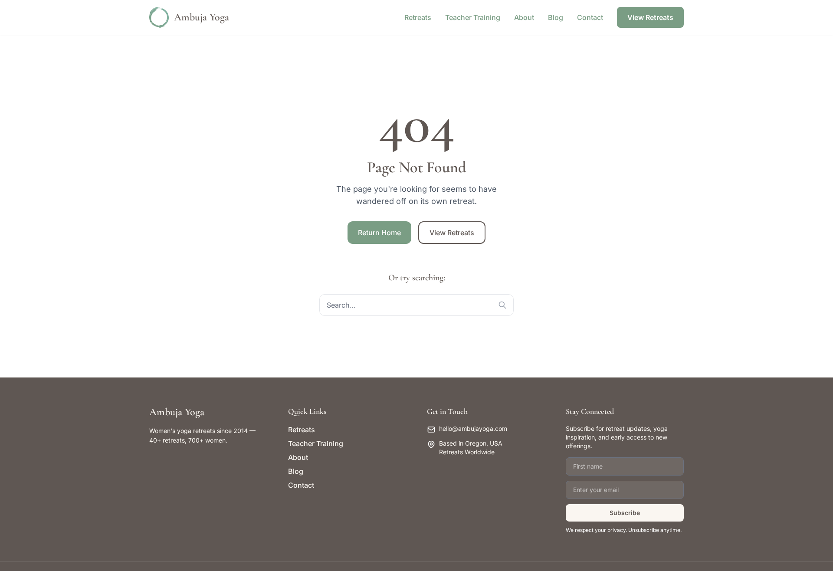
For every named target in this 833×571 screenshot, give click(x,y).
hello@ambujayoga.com (473, 428)
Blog (555, 17)
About (524, 17)
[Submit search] (502, 305)
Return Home (379, 232)
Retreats (417, 17)
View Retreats (650, 17)
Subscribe (625, 512)
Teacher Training (472, 17)
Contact (590, 17)
